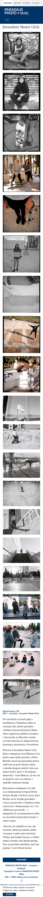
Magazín (8, 3)
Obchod (17, 3)
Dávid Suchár (9, 711)
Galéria (35, 3)
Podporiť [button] (21, 860)
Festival (26, 3)
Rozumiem (9, 894)
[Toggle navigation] (7, 20)
